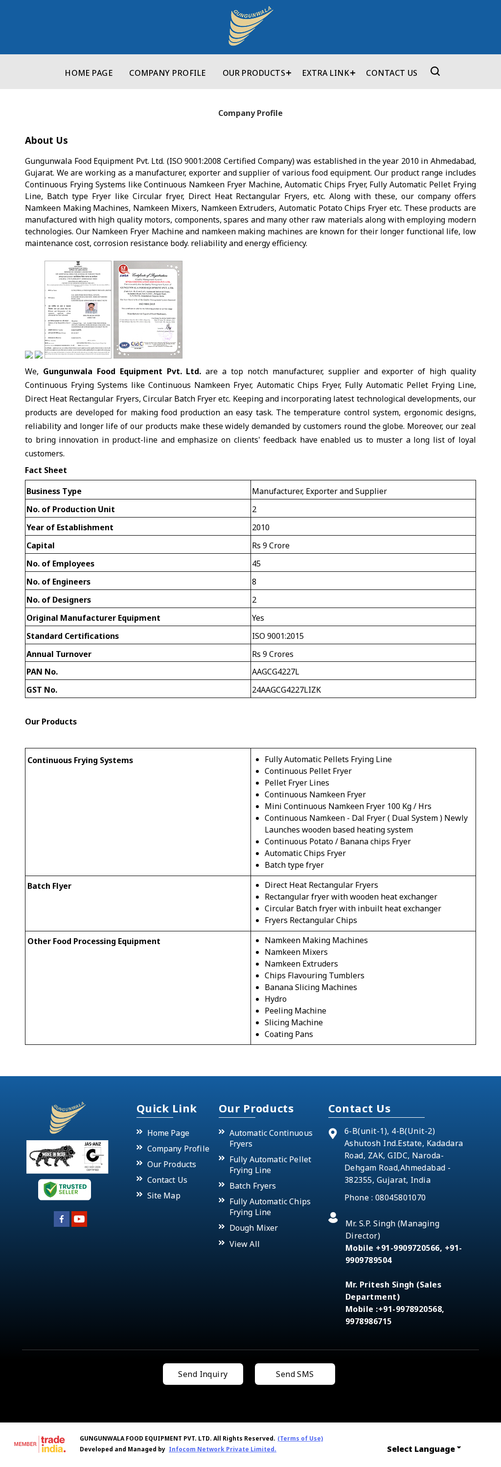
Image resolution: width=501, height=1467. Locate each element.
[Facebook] (61, 1224)
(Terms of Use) (300, 1438)
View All (244, 1244)
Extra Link (325, 73)
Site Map (164, 1195)
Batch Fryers (252, 1185)
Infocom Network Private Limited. (222, 1449)
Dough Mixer (253, 1227)
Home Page (89, 73)
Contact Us (392, 73)
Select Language (421, 1449)
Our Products (254, 73)
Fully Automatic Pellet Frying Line (270, 1164)
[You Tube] (79, 1224)
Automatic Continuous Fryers (271, 1138)
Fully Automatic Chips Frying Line (270, 1207)
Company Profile (167, 73)
